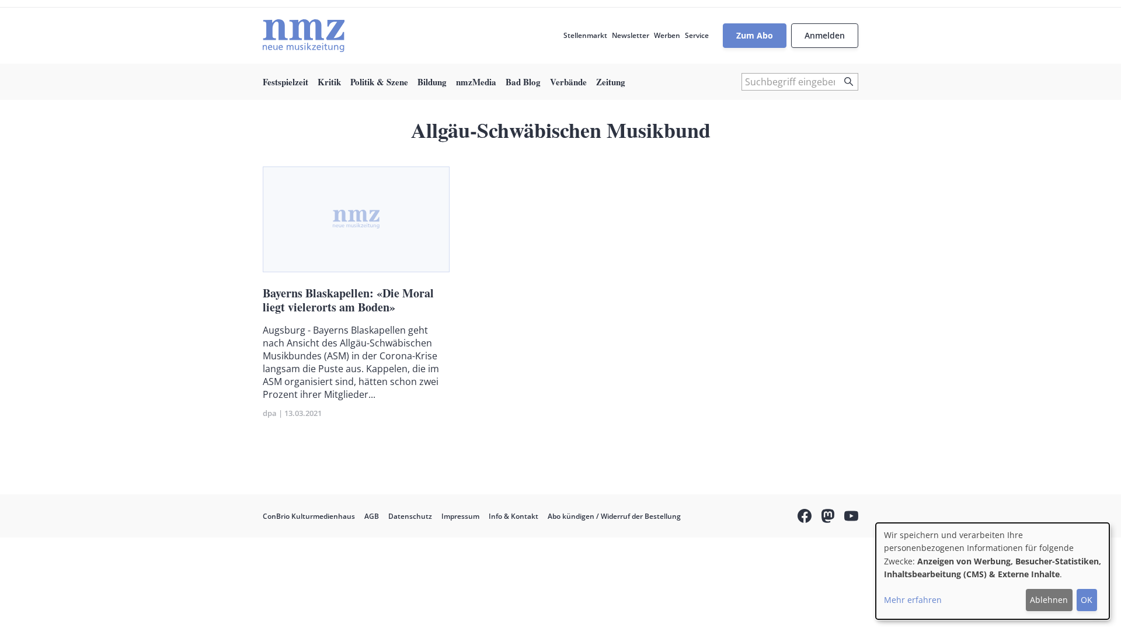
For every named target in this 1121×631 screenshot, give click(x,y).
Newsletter (630, 35)
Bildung (432, 81)
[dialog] (992, 571)
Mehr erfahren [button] (913, 599)
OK (1086, 599)
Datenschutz (410, 516)
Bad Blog (523, 81)
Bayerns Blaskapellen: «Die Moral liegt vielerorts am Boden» (348, 300)
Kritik (329, 81)
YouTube (851, 517)
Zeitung (610, 81)
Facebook (805, 517)
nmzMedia (476, 81)
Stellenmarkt (585, 35)
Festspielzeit (285, 81)
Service (697, 35)
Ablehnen (1049, 599)
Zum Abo (754, 35)
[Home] (303, 35)
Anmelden (825, 35)
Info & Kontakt (513, 516)
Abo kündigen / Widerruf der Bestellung (614, 516)
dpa (270, 413)
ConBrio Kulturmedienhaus (309, 516)
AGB (371, 516)
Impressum (460, 516)
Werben (667, 35)
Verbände (568, 81)
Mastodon (828, 517)
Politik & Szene (379, 81)
